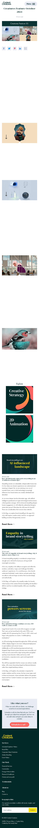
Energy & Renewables (8, 772)
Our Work (5, 762)
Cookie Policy (20, 821)
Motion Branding (6, 755)
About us (5, 787)
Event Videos (5, 758)
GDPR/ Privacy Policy (8, 821)
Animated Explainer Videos (9, 747)
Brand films (5, 749)
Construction (5, 769)
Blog (3, 791)
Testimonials (6, 782)
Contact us (5, 794)
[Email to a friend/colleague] (25, 48)
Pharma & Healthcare (8, 774)
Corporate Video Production (10, 752)
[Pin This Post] (15, 48)
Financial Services (7, 766)
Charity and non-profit (8, 777)
